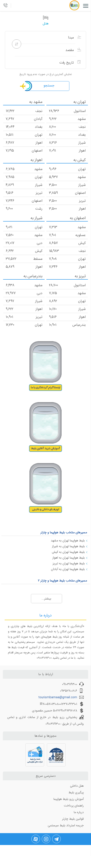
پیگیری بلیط (76, 792)
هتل (46, 23)
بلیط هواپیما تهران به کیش (68, 552)
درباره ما (79, 812)
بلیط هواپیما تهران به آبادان (68, 569)
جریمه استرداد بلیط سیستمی (66, 825)
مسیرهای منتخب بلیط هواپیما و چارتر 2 (62, 580)
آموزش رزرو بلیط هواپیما (68, 799)
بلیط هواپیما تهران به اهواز (68, 557)
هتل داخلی (77, 785)
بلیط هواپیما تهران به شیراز (68, 546)
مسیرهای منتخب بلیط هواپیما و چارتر (63, 532)
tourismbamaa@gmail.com (57, 697)
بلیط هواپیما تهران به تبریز (69, 563)
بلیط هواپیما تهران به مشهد (68, 540)
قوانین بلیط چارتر (73, 818)
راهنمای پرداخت (74, 805)
